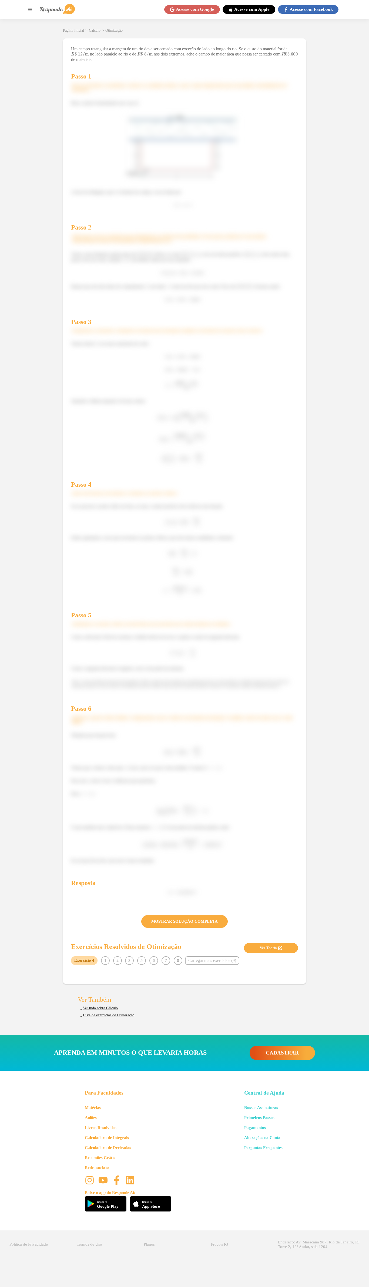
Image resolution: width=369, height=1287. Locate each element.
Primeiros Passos (259, 1117)
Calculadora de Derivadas (108, 1147)
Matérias (93, 1107)
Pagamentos (255, 1127)
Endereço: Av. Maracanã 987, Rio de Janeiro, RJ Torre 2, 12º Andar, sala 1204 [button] (319, 1244)
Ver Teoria (268, 948)
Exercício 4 (84, 960)
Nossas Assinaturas (261, 1107)
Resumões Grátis (100, 1157)
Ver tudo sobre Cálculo (100, 1008)
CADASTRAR (282, 1053)
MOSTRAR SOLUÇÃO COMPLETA (184, 921)
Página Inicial (73, 30)
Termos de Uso (89, 1244)
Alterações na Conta (262, 1137)
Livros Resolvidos (100, 1127)
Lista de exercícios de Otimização (108, 1015)
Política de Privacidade (28, 1244)
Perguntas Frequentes (263, 1147)
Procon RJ (219, 1244)
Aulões (91, 1117)
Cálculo (94, 30)
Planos (149, 1244)
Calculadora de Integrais (107, 1137)
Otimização (114, 30)
